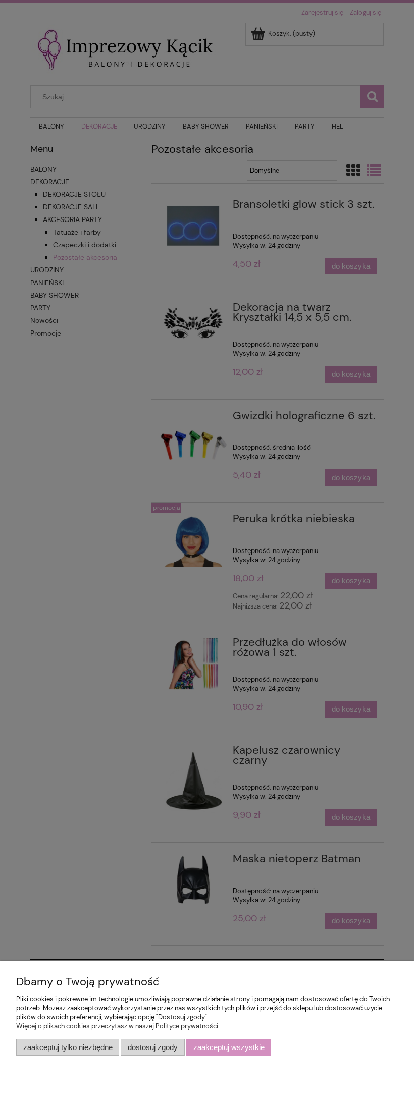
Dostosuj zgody (153, 1047)
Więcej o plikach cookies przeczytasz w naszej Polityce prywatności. (118, 1026)
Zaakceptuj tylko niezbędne (68, 1047)
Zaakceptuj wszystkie (229, 1047)
